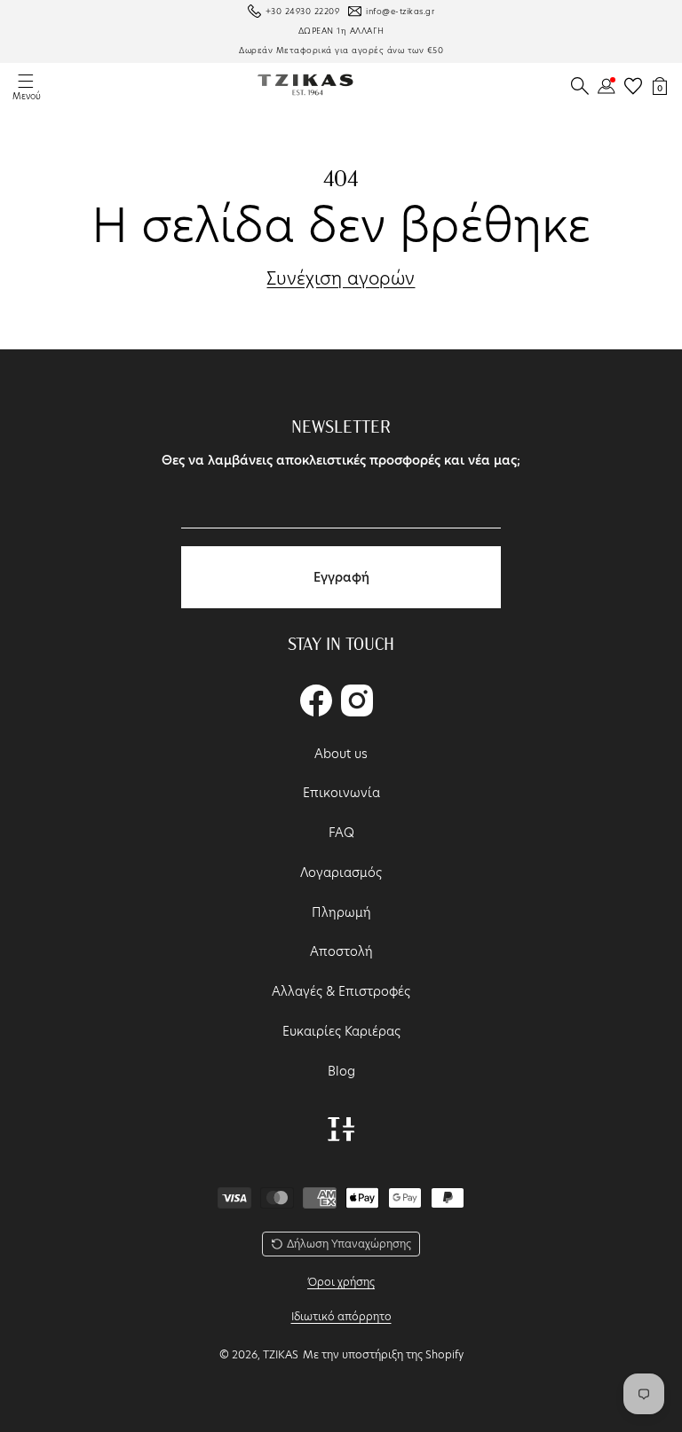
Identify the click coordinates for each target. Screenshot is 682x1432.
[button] (580, 86)
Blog (341, 1071)
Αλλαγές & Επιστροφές (341, 991)
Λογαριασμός (341, 872)
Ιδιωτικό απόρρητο (341, 1316)
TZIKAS (280, 1354)
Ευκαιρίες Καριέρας (341, 1031)
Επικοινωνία (341, 793)
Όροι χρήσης (341, 1281)
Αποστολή (341, 951)
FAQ (341, 832)
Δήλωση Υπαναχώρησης (349, 1243)
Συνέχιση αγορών (340, 279)
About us (341, 754)
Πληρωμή (341, 912)
